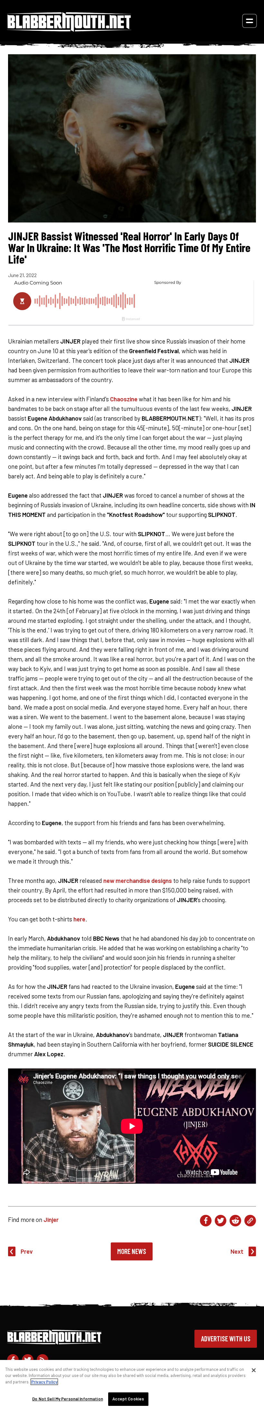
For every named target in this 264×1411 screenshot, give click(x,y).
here (79, 919)
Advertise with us (225, 1338)
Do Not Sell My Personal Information (67, 1398)
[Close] (254, 1370)
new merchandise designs (137, 880)
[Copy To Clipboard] (250, 1220)
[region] (132, 1385)
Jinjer (51, 1219)
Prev (27, 1251)
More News (131, 1251)
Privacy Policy (44, 1381)
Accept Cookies (128, 1398)
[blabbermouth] (69, 29)
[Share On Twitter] (220, 1220)
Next (237, 1251)
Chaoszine (123, 399)
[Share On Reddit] (235, 1220)
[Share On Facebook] (206, 1220)
